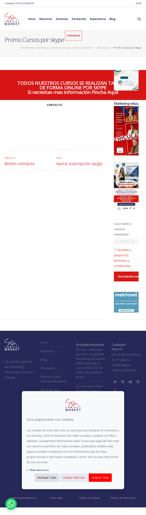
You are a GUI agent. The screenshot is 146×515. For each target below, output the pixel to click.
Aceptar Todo (100, 477)
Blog (43, 360)
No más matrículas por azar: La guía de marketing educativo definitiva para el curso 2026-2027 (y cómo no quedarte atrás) (90, 363)
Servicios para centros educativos (53, 379)
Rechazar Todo (46, 477)
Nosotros (47, 351)
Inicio (44, 342)
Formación (47, 368)
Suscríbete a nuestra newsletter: (122, 229)
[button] (11, 504)
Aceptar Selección (74, 477)
